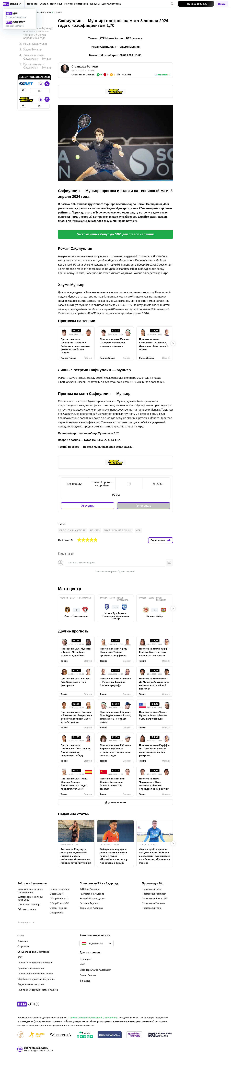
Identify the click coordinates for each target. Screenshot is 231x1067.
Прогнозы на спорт (72, 530)
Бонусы (95, 3)
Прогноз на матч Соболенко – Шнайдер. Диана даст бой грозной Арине (153, 344)
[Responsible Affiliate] (160, 1035)
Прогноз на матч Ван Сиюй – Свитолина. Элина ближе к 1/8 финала (112, 783)
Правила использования (30, 968)
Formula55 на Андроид (92, 898)
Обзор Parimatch (59, 898)
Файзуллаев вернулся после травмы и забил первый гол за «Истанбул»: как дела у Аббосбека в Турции (114, 856)
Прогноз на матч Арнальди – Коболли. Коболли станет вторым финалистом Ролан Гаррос (75, 346)
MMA (82, 964)
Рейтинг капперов (59, 889)
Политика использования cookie (35, 973)
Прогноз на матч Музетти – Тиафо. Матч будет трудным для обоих (76, 652)
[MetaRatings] (28, 1004)
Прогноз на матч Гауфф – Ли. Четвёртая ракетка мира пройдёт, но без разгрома (154, 750)
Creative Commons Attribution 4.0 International (93, 1017)
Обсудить (87, 505)
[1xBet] (26, 83)
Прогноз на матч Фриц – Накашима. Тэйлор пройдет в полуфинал (114, 652)
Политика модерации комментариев (37, 989)
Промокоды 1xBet (151, 889)
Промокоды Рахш (151, 908)
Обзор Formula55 (59, 903)
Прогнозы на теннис (118, 530)
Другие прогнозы (73, 631)
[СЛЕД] (173, 343)
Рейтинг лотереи (26, 909)
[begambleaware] (110, 1035)
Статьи (44, 3)
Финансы (85, 980)
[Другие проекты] (12, 4)
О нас (20, 935)
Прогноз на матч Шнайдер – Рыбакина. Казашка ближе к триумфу (115, 682)
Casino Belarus (88, 975)
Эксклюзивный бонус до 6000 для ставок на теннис (116, 234)
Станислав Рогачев (85, 66)
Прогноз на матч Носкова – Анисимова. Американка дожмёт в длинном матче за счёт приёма (76, 717)
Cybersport (85, 959)
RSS (19, 957)
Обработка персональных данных (36, 979)
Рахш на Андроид (89, 903)
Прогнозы (56, 3)
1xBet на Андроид (89, 889)
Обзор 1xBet (56, 893)
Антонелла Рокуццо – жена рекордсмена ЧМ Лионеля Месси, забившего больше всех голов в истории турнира (76, 856)
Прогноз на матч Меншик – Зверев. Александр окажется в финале (115, 342)
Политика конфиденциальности (35, 962)
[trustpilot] (85, 1035)
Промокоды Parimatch (154, 893)
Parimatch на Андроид (92, 893)
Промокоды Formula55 (154, 898)
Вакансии (22, 941)
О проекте (23, 946)
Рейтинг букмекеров (76, 3)
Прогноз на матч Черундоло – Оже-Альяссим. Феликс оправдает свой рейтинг (154, 783)
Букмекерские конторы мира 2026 (30, 898)
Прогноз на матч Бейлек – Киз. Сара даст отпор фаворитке (76, 682)
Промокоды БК (152, 883)
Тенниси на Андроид (91, 908)
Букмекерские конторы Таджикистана (30, 890)
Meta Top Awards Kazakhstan (95, 969)
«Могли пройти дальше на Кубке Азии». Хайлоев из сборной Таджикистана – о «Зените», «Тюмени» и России (154, 856)
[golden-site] (36, 1035)
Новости (32, 3)
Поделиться (158, 540)
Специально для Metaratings (33, 951)
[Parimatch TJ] (26, 99)
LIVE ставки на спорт (29, 904)
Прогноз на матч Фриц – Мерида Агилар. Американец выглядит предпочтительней (75, 783)
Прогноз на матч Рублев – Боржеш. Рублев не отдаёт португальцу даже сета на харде (115, 750)
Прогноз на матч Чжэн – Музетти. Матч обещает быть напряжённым (153, 715)
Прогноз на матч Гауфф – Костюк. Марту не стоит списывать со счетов (154, 652)
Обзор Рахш (56, 912)
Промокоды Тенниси (153, 903)
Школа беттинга (111, 3)
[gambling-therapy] (134, 1035)
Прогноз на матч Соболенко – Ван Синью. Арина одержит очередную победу (75, 750)
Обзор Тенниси (58, 908)
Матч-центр (69, 588)
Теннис (95, 530)
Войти (222, 4)
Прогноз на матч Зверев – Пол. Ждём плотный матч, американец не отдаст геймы (115, 717)
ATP (138, 530)
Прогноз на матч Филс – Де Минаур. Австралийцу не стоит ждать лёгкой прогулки (154, 683)
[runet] (20, 1035)
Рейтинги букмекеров (32, 883)
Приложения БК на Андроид (99, 883)
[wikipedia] (60, 1035)
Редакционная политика (30, 984)
